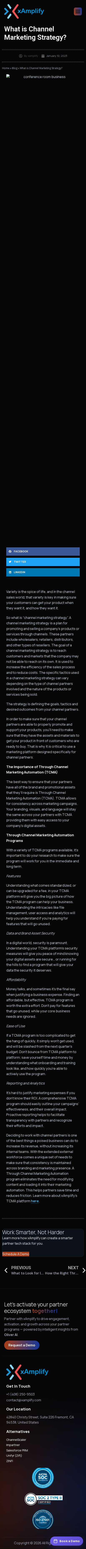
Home (5, 68)
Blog (14, 68)
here (35, 1200)
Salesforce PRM (17, 1450)
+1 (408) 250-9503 (20, 1394)
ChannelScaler (16, 1440)
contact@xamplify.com (23, 1400)
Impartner (13, 1445)
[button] (43, 551)
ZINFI (9, 1461)
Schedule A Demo (15, 1254)
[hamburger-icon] (78, 11)
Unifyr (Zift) (14, 1455)
